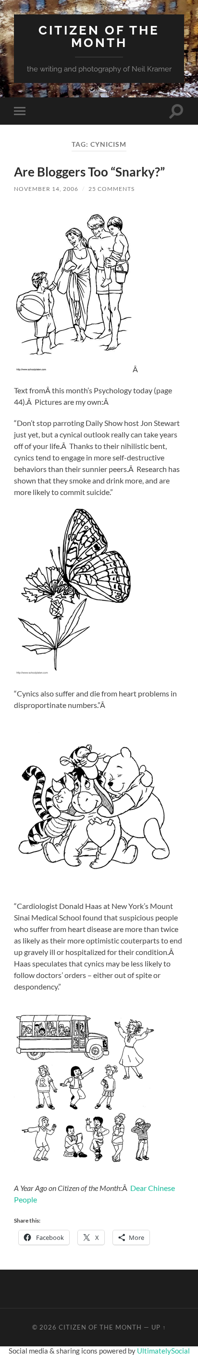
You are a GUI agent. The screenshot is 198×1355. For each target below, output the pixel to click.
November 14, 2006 (46, 188)
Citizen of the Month (99, 36)
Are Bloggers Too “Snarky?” (89, 171)
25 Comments (111, 188)
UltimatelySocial (163, 1350)
